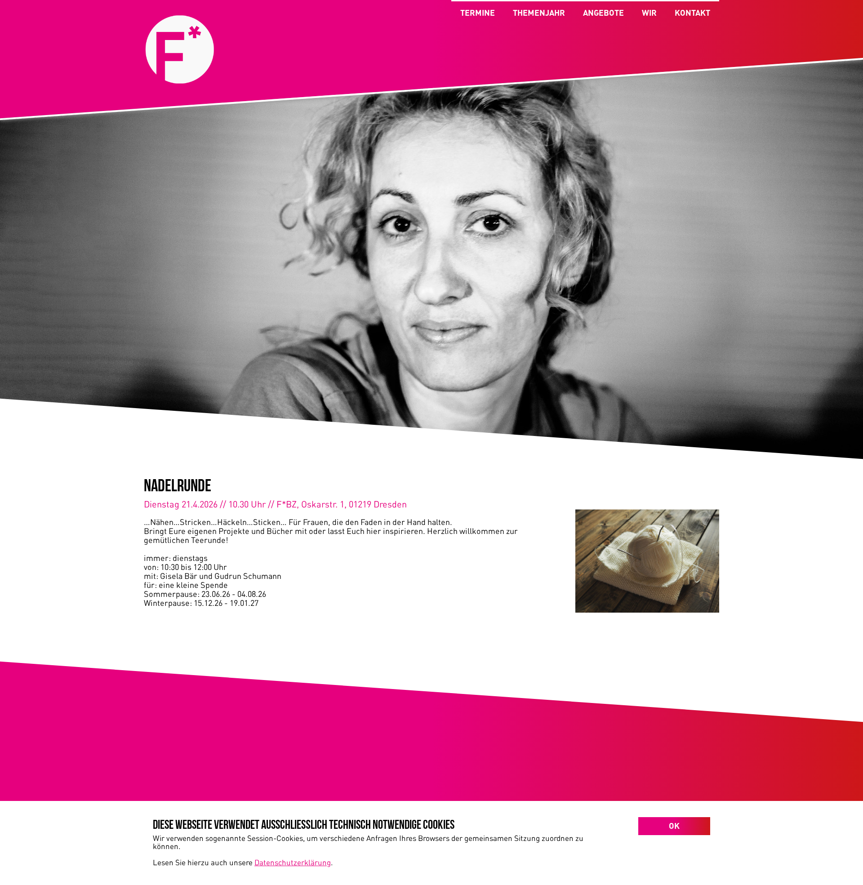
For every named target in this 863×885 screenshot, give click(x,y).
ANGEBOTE (603, 13)
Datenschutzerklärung (292, 862)
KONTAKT (692, 13)
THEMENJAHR (539, 13)
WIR (649, 13)
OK (674, 826)
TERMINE (477, 13)
